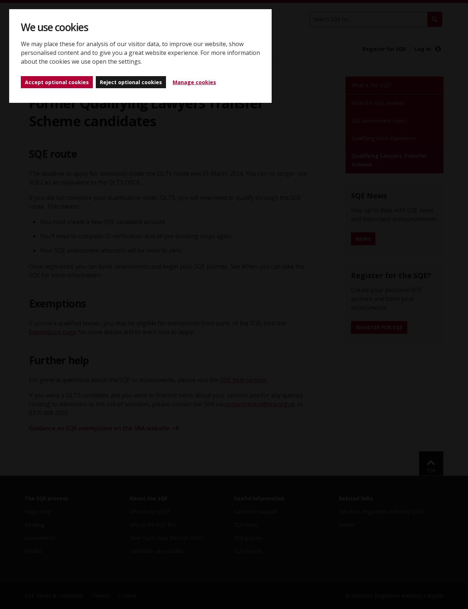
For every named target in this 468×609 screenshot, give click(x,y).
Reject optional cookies (131, 82)
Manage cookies (194, 82)
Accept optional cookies (57, 82)
